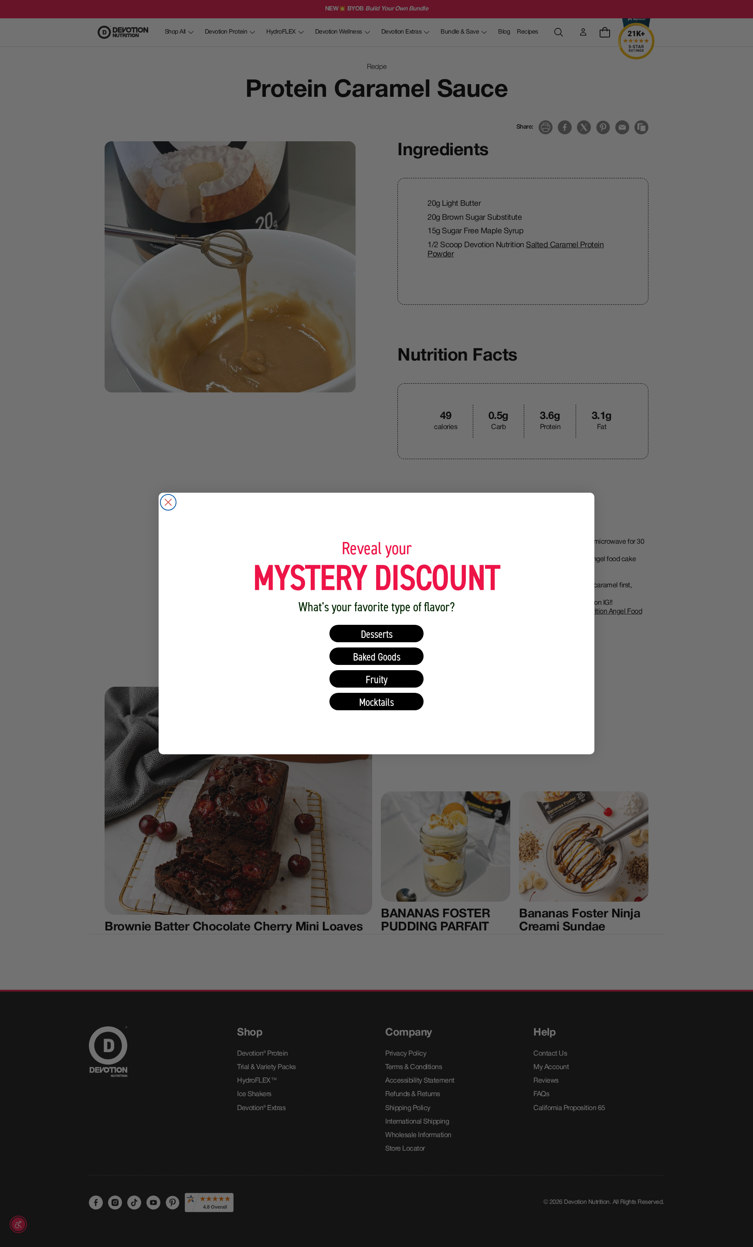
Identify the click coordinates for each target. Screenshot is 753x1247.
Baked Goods (376, 656)
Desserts (377, 634)
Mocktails (376, 702)
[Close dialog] (168, 502)
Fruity (377, 679)
